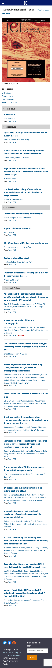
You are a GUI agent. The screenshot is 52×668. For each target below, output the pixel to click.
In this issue (7, 93)
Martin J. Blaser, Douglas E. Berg (16, 139)
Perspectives (7, 96)
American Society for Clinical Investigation (12, 654)
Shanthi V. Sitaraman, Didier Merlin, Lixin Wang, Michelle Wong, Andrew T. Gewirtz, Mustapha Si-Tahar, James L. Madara (25, 454)
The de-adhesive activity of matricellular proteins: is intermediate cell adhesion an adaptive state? (23, 192)
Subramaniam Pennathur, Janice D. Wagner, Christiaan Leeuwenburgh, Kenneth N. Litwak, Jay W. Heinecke (25, 428)
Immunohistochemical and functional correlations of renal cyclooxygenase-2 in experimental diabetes (22, 514)
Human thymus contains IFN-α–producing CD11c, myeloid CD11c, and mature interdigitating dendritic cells (23, 367)
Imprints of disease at (17, 228)
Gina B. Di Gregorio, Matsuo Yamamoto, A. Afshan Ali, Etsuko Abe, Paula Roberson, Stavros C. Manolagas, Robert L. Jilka (24, 307)
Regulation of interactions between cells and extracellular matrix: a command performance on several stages (26, 171)
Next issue (6, 13)
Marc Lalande (9, 232)
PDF (14, 121)
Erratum (21, 335)
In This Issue (9, 114)
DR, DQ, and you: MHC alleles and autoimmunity (26, 243)
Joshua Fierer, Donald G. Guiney (16, 157)
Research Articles (9, 102)
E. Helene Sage (10, 178)
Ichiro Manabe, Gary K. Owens (15, 354)
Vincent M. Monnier (11, 280)
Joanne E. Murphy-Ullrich (13, 199)
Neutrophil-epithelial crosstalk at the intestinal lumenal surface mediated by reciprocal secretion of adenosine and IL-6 (25, 443)
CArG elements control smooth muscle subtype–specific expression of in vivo (26, 346)
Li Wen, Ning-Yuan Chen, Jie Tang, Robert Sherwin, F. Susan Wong (24, 475)
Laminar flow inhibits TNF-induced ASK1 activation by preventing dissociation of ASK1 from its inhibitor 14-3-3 (24, 593)
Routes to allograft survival (16, 258)
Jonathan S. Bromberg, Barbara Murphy (19, 262)
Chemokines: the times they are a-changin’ (23, 213)
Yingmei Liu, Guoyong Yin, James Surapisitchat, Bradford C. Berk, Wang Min (26, 601)
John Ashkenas (9, 118)
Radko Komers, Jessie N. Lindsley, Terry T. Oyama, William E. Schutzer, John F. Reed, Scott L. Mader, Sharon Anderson (26, 524)
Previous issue (43, 10)
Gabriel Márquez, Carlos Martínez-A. (18, 217)
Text (9, 121)
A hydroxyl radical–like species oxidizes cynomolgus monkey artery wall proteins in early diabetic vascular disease (26, 420)
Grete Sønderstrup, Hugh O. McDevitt (18, 247)
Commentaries (8, 99)
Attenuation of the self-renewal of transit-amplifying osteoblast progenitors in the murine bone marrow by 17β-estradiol (26, 296)
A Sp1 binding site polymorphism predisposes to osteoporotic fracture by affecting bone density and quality (26, 540)
